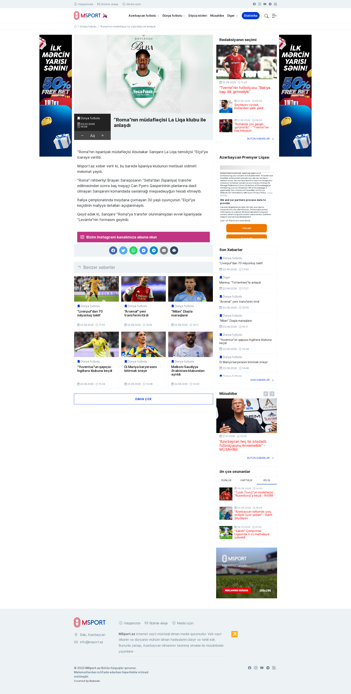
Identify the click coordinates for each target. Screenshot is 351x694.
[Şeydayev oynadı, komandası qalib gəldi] (225, 106)
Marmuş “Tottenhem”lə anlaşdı (240, 282)
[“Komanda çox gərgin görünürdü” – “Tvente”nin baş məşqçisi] (225, 125)
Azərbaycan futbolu (142, 15)
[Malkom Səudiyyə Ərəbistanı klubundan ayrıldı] (190, 344)
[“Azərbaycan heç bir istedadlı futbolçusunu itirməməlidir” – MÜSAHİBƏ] (246, 415)
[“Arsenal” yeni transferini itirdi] (143, 289)
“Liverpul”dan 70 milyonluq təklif (90, 313)
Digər (231, 15)
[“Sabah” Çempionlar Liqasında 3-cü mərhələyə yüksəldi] (225, 532)
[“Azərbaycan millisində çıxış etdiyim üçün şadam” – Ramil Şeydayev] (225, 513)
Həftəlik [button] (246, 480)
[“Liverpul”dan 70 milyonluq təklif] (96, 289)
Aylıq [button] (266, 480)
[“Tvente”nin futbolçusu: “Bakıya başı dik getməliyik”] (246, 62)
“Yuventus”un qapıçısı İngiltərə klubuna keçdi (94, 368)
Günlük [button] (226, 480)
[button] (266, 15)
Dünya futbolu (172, 15)
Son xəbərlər (260, 380)
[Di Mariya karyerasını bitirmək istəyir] (143, 344)
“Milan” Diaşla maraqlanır (181, 313)
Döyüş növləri (197, 15)
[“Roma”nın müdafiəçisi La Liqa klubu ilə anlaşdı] (143, 74)
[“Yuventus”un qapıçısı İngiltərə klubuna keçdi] (96, 344)
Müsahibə (217, 15)
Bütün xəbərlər (258, 138)
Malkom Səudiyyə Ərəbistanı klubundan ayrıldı (187, 370)
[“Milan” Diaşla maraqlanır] (190, 289)
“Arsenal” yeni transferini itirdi (136, 313)
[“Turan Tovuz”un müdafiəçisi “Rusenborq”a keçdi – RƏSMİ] (225, 493)
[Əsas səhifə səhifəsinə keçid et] (75, 26)
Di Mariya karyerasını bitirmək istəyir (140, 368)
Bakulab (94, 681)
